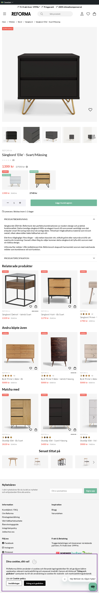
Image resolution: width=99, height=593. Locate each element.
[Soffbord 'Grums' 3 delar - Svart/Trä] (62, 461)
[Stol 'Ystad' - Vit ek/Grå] (86, 461)
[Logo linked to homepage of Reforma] (21, 14)
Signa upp (90, 491)
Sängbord (29, 22)
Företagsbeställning (11, 517)
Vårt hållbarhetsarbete (12, 521)
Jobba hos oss (8, 531)
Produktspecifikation (16, 258)
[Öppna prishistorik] (27, 167)
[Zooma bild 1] (49, 74)
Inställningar (14, 583)
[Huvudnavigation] (4, 14)
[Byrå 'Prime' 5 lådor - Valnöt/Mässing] (59, 351)
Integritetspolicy (9, 528)
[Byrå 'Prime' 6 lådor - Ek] (20, 351)
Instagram (9, 547)
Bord (20, 22)
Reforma (7, 150)
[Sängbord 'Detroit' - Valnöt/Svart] (20, 289)
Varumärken (57, 513)
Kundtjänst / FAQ (10, 509)
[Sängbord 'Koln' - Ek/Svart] (59, 289)
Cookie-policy (19, 578)
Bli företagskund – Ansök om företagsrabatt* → (54, 2)
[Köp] (35, 306)
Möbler (12, 22)
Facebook (9, 543)
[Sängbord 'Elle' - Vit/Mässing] (15, 180)
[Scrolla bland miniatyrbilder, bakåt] (4, 135)
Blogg (54, 509)
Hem (4, 22)
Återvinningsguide (10, 524)
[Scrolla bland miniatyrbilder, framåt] (94, 135)
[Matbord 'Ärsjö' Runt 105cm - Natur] (13, 461)
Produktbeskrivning (16, 219)
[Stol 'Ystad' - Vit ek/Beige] (37, 461)
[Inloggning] (82, 14)
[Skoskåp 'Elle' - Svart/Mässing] (59, 413)
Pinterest (9, 552)
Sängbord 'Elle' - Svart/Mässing (48, 22)
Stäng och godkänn (34, 583)
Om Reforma (7, 513)
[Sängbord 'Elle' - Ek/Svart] (43, 180)
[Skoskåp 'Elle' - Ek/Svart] (20, 413)
